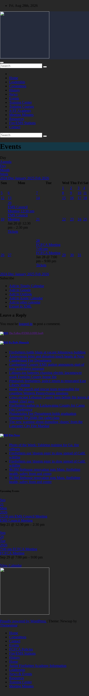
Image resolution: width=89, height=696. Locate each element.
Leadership (17, 82)
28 (38, 241)
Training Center (20, 102)
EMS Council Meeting (18, 217)
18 (85, 198)
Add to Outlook (20, 294)
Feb (38, 178)
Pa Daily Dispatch (19, 342)
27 (9, 255)
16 (72, 198)
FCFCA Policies (21, 649)
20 (9, 203)
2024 (4, 178)
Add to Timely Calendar (26, 286)
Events (14, 98)
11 (85, 193)
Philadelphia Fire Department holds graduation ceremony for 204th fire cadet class (42, 416)
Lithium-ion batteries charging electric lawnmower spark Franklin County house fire (45, 375)
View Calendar (11, 565)
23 (72, 219)
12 (2, 198)
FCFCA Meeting (48, 253)
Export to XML (20, 306)
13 (9, 198)
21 (38, 219)
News (13, 94)
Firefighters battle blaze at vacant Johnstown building (47, 352)
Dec (11, 178)
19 (2, 219)
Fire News (14, 435)
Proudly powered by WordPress (23, 621)
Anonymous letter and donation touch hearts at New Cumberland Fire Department (46, 358)
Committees (17, 86)
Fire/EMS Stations (22, 123)
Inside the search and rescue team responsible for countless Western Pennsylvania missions (44, 391)
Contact (14, 127)
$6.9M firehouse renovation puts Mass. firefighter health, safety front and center (44, 472)
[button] (7, 278)
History (14, 90)
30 (72, 255)
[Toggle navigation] (2, 62)
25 (85, 219)
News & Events (20, 674)
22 (64, 219)
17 (79, 198)
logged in (25, 324)
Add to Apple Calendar (26, 298)
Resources (16, 119)
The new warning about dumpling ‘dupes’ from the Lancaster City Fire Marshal (46, 424)
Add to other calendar (24, 302)
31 (79, 255)
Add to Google (20, 290)
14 (38, 198)
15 (64, 198)
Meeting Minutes (21, 115)
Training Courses (21, 106)
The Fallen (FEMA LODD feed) (26, 333)
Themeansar (8, 625)
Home (13, 78)
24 (79, 219)
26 (2, 255)
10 (79, 193)
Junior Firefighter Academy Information (37, 666)
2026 (45, 178)
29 (64, 255)
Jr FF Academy (20, 111)
